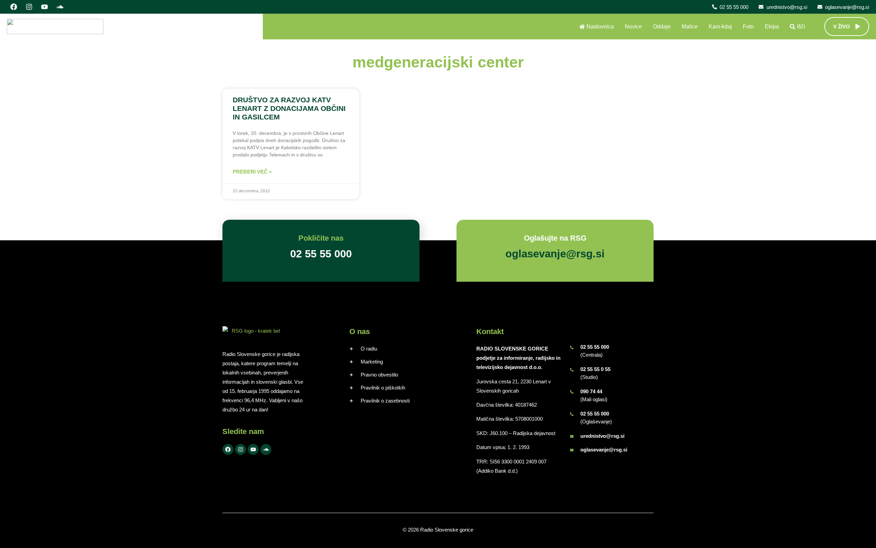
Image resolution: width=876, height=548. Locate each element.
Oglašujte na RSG (555, 238)
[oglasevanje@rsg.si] (571, 450)
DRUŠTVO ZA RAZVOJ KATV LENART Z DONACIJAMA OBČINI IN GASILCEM (289, 108)
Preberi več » (252, 172)
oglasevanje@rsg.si (603, 450)
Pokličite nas (321, 238)
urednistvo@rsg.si (602, 436)
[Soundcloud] (60, 7)
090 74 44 (591, 391)
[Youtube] (44, 7)
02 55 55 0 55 (595, 369)
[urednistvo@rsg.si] (571, 436)
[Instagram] (29, 7)
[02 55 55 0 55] (571, 369)
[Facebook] (14, 7)
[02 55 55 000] (571, 347)
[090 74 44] (571, 391)
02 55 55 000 (594, 347)
